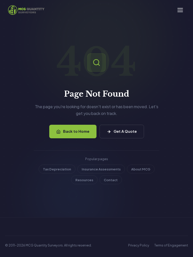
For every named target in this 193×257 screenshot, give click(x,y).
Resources (84, 180)
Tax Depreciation (57, 169)
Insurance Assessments (101, 169)
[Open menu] (180, 10)
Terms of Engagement (171, 245)
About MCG (140, 169)
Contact (111, 180)
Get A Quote (125, 131)
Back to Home (76, 131)
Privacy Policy (138, 245)
